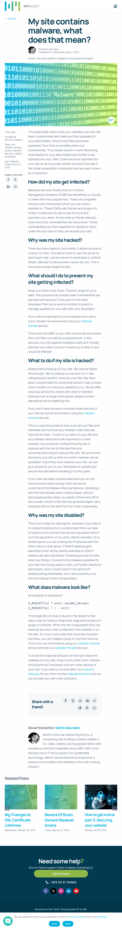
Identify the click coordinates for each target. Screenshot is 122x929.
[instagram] (61, 891)
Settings (102, 916)
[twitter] (53, 891)
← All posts (10, 18)
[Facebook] (8, 179)
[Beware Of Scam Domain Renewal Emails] (61, 797)
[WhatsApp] (94, 700)
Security (9, 139)
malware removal (88, 643)
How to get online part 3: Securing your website (100, 820)
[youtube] (76, 891)
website (18, 153)
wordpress (10, 156)
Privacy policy (77, 916)
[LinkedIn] (8, 186)
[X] (15, 179)
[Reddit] (80, 700)
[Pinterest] (87, 708)
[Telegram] (79, 708)
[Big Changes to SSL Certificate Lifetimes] (21, 797)
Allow (54, 923)
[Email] (15, 186)
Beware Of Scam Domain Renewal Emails (59, 820)
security (9, 153)
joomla (8, 150)
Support (18, 139)
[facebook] (46, 891)
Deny (68, 923)
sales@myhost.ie (79, 674)
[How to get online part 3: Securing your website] (101, 797)
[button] (7, 808)
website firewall (65, 648)
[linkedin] (69, 891)
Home (31, 58)
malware (17, 150)
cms (13, 144)
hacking (17, 147)
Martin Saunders (50, 49)
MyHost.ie (42, 909)
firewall (8, 147)
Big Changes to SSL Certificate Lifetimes (18, 820)
